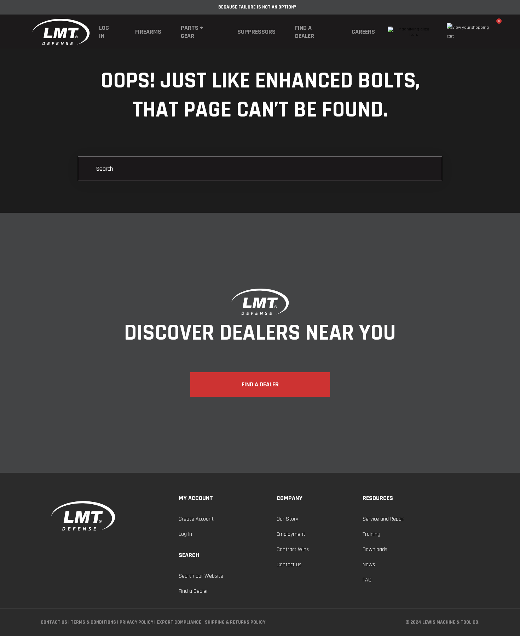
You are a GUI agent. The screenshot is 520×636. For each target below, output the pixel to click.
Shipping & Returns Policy (235, 622)
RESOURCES (378, 498)
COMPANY (289, 498)
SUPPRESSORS (256, 32)
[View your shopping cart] (472, 32)
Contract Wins (293, 549)
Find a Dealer (304, 32)
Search (189, 555)
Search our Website (201, 576)
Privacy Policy (136, 622)
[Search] (260, 169)
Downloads (375, 549)
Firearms (148, 32)
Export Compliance (179, 622)
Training (371, 534)
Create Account (196, 519)
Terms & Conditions (93, 622)
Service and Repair (383, 519)
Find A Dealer (260, 384)
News (369, 564)
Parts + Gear (192, 32)
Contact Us (289, 564)
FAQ (367, 580)
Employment (291, 534)
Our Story (287, 519)
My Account (196, 498)
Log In (104, 32)
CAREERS (363, 32)
